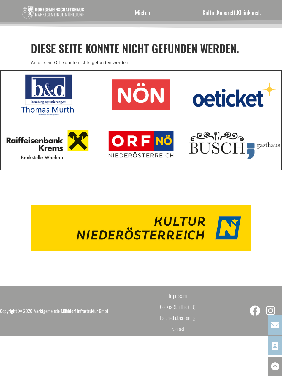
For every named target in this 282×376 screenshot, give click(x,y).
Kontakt (178, 328)
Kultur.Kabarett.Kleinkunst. (231, 12)
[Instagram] (270, 310)
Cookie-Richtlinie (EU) (178, 306)
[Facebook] (254, 310)
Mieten (142, 12)
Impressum (178, 295)
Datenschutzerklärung (178, 317)
